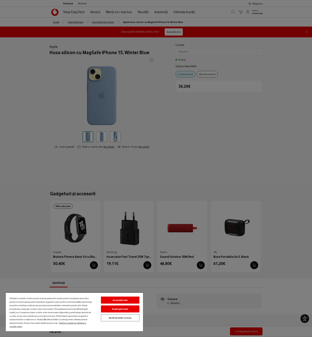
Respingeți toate (120, 309)
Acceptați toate (120, 300)
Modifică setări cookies (120, 317)
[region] (74, 311)
